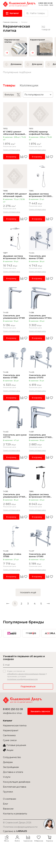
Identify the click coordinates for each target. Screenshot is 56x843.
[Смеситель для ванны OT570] (41, 358)
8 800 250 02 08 (13, 709)
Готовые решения (16, 745)
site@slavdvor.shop (12, 713)
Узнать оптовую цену (11, 150)
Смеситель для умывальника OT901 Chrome (14, 495)
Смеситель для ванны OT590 (37, 555)
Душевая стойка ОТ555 (12, 555)
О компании (9, 799)
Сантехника (9, 735)
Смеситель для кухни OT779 (15, 436)
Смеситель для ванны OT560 (37, 257)
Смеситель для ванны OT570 (37, 376)
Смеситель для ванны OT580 (11, 376)
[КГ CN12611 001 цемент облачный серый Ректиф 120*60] (15, 176)
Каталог (7, 720)
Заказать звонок (40, 711)
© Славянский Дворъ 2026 (17, 822)
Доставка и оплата (13, 772)
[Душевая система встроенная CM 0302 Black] (41, 477)
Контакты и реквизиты (15, 813)
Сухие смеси (10, 740)
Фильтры (9, 94)
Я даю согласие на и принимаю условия (27, 675)
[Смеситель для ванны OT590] (41, 537)
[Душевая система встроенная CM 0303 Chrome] (41, 176)
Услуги (6, 777)
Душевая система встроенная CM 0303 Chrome (40, 195)
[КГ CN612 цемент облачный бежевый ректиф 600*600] (15, 114)
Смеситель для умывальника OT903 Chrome (40, 436)
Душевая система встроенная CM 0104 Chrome (14, 257)
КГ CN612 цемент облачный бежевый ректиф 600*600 (14, 132)
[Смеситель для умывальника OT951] (15, 298)
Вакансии (8, 808)
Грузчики (8, 791)
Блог (5, 803)
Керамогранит (10, 730)
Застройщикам (11, 767)
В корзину (11, 156)
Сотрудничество (12, 757)
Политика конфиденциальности (20, 827)
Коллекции (29, 85)
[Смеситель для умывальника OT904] (41, 298)
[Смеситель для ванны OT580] (15, 358)
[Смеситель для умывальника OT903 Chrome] (41, 417)
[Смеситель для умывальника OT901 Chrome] (15, 477)
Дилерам (8, 762)
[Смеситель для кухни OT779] (15, 417)
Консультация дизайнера (16, 782)
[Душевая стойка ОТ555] (15, 537)
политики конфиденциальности (22, 679)
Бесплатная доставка (14, 786)
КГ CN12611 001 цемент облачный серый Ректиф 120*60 (15, 195)
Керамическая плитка (14, 725)
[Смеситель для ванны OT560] (41, 239)
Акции (10, 750)
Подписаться (28, 686)
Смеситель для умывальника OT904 (40, 316)
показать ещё (28, 592)
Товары (9, 85)
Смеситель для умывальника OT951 (14, 316)
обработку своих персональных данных (26, 674)
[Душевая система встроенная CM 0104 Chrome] (15, 239)
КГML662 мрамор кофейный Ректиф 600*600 (39, 132)
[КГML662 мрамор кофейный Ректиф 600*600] (41, 114)
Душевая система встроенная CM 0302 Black (40, 495)
